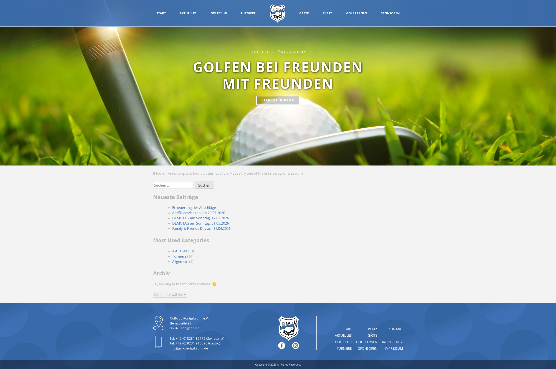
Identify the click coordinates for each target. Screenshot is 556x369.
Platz (327, 13)
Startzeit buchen (278, 100)
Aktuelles (188, 13)
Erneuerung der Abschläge (194, 207)
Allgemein (180, 261)
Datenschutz (392, 342)
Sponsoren (390, 13)
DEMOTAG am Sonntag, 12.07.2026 (200, 218)
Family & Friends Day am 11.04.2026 (201, 228)
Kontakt (396, 329)
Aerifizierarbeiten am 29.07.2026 (198, 212)
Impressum (394, 348)
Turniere (248, 13)
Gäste (304, 13)
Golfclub (219, 13)
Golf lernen (356, 13)
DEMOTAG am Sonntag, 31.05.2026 (200, 223)
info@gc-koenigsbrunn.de (189, 348)
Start (161, 13)
